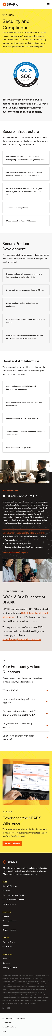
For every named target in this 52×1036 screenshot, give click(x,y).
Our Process (7, 946)
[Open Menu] (48, 4)
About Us (6, 958)
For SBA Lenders (9, 904)
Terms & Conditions (9, 1027)
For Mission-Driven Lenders (13, 899)
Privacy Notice (7, 1023)
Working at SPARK (10, 967)
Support (6, 925)
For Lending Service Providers (14, 895)
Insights (6, 916)
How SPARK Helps (10, 886)
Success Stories (9, 942)
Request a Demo (12, 843)
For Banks (6, 890)
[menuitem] (3, 1008)
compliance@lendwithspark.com (22, 639)
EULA (4, 1031)
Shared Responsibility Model (16, 552)
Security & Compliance (11, 921)
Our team (6, 963)
